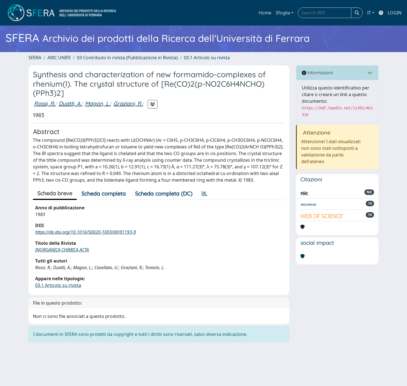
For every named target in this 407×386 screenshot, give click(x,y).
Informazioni (319, 72)
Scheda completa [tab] (103, 193)
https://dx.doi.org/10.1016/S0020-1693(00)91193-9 (85, 232)
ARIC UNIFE (59, 58)
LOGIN (394, 13)
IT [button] (369, 13)
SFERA (35, 58)
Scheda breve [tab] (54, 193)
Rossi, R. (44, 103)
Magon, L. (97, 103)
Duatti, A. (70, 103)
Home (265, 13)
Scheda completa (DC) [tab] (163, 193)
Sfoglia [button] (283, 13)
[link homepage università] (61, 12)
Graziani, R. (128, 103)
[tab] (204, 193)
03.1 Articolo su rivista (207, 58)
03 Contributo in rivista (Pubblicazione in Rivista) (127, 58)
